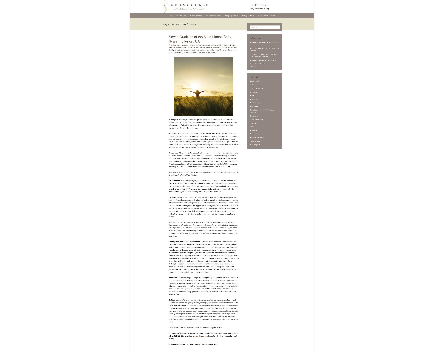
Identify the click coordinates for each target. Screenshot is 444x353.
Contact (272, 16)
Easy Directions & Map (259, 8)
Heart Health (205, 45)
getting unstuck (227, 47)
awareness (180, 47)
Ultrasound (253, 130)
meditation (211, 50)
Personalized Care (196, 16)
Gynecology (254, 92)
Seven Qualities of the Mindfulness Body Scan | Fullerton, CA (200, 39)
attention (172, 47)
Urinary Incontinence (257, 137)
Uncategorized (255, 134)
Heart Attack (254, 99)
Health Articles (263, 16)
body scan (193, 128)
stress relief (194, 52)
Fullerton (209, 47)
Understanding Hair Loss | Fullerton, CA (263, 60)
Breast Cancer (255, 81)
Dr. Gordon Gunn (189, 45)
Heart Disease (254, 106)
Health (198, 45)
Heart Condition (255, 103)
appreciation (229, 45)
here (195, 327)
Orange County (178, 52)
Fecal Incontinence (256, 88)
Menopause (254, 123)
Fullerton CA (217, 47)
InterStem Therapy (256, 119)
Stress (186, 52)
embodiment (200, 47)
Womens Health (215, 45)
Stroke (252, 127)
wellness (202, 52)
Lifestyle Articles (248, 16)
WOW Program (255, 145)
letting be (203, 50)
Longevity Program (232, 16)
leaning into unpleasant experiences (186, 50)
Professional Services (214, 16)
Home (171, 16)
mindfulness (220, 50)
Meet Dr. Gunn (181, 16)
